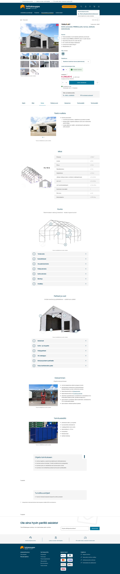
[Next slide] (59, 37)
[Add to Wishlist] (97, 83)
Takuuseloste (43, 561)
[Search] (81, 7)
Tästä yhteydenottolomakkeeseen (89, 14)
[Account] (86, 7)
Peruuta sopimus (24, 556)
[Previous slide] (20, 37)
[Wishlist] (90, 7)
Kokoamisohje (76, 391)
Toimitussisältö (80, 103)
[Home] (21, 19)
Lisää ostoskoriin (81, 83)
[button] (94, 6)
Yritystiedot (43, 554)
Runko (42, 103)
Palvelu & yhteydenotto (69, 6)
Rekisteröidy (95, 528)
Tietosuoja (43, 556)
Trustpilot (22, 480)
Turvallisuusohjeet (77, 393)
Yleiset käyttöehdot (45, 559)
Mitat (33, 103)
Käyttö (23, 103)
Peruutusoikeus (44, 563)
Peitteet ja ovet (54, 103)
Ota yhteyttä (23, 554)
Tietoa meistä (43, 565)
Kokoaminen (68, 103)
